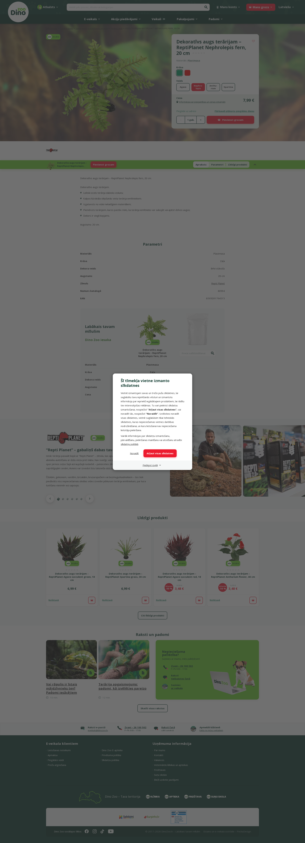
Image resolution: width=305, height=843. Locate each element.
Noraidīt (134, 453)
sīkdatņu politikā (129, 444)
